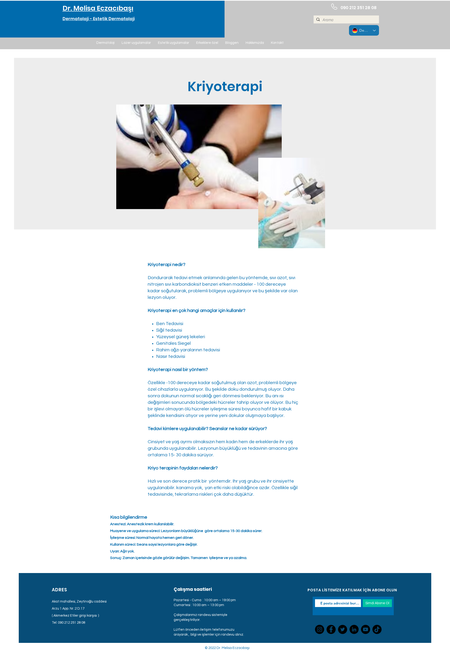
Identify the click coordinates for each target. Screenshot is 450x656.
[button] (105, 43)
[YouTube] (365, 629)
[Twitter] (342, 629)
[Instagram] (319, 629)
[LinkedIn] (354, 629)
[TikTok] (377, 629)
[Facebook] (331, 629)
